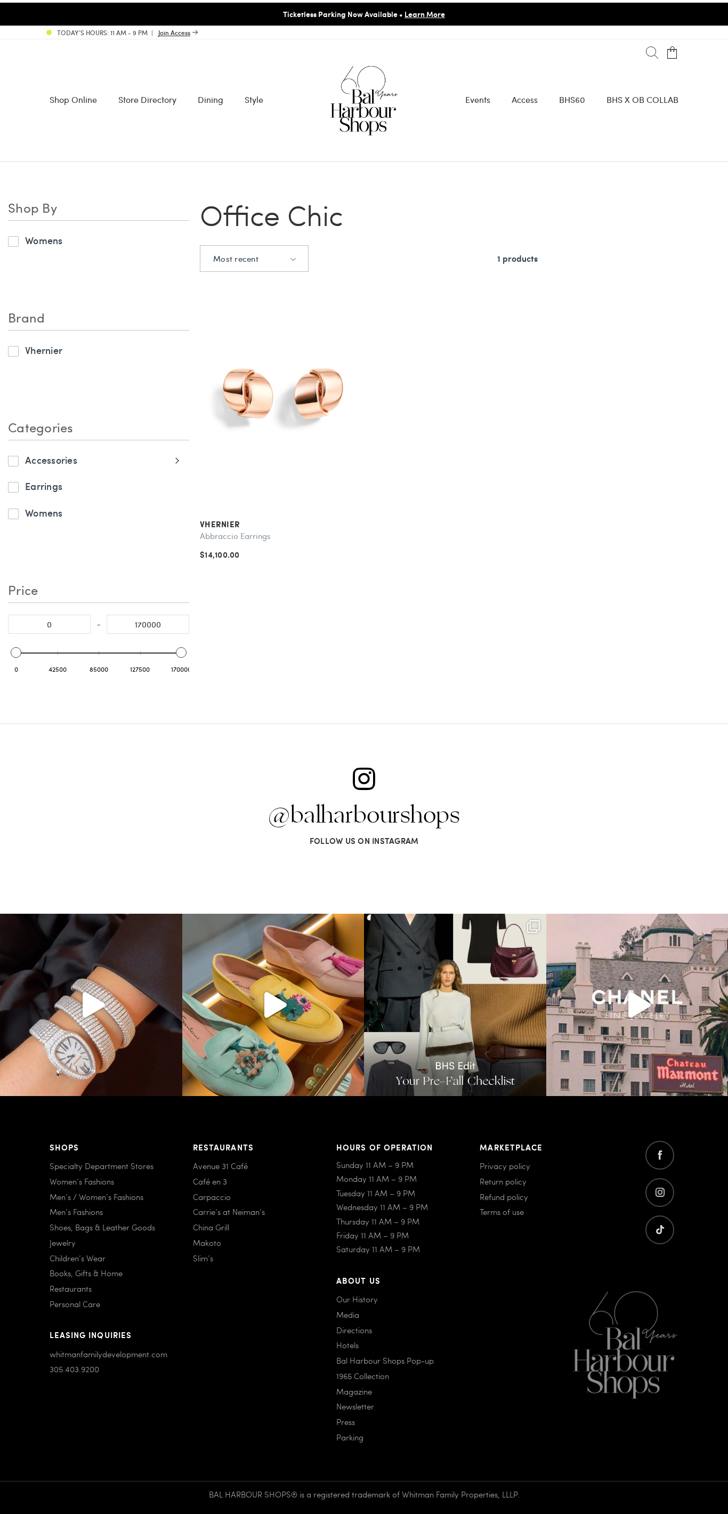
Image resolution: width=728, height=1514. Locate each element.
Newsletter (355, 1406)
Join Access (174, 32)
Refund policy (504, 1196)
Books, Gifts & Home (86, 1273)
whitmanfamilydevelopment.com (108, 1354)
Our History (357, 1299)
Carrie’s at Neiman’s (229, 1211)
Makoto (207, 1242)
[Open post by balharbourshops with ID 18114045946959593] (91, 1005)
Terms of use (502, 1211)
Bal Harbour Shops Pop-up (385, 1360)
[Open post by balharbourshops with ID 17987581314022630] (455, 1005)
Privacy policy (505, 1166)
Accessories (51, 459)
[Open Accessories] (176, 460)
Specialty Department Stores (101, 1166)
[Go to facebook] (659, 1155)
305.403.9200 (74, 1369)
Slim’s (203, 1258)
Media (347, 1314)
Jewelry (63, 1242)
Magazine (354, 1391)
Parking (349, 1437)
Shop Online (73, 99)
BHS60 (572, 99)
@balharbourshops (364, 816)
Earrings (43, 486)
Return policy (503, 1181)
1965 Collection (362, 1376)
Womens (44, 240)
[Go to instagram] (659, 1192)
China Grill (211, 1227)
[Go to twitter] (659, 1229)
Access (525, 99)
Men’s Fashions (76, 1211)
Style (254, 99)
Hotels (347, 1345)
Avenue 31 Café (220, 1166)
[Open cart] (672, 53)
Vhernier (43, 350)
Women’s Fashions (82, 1181)
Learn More (406, 14)
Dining (210, 99)
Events (477, 99)
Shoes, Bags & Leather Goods (102, 1227)
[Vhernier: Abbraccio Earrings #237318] (283, 396)
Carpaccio (212, 1196)
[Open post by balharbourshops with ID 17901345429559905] (273, 1005)
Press (345, 1421)
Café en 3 (210, 1181)
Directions (354, 1330)
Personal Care (75, 1304)
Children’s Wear (78, 1258)
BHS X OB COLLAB (642, 99)
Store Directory (147, 99)
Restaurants (71, 1288)
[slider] (16, 652)
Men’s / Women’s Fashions (96, 1196)
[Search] (652, 53)
